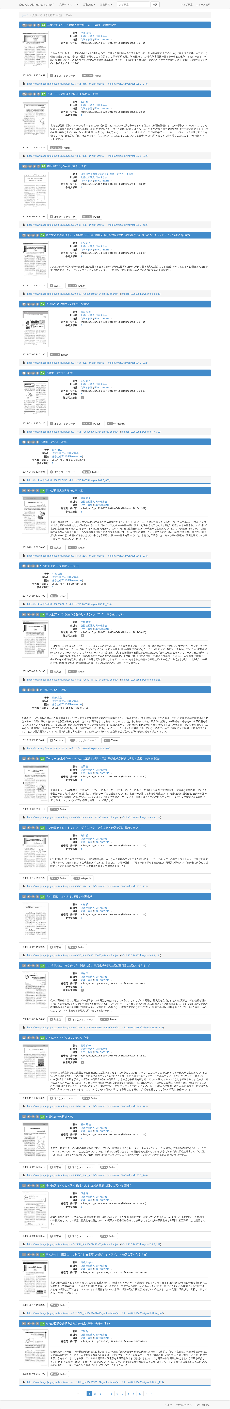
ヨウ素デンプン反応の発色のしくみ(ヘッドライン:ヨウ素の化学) (85, 614)
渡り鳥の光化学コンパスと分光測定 (67, 304)
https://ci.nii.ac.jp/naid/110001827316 (47, 748)
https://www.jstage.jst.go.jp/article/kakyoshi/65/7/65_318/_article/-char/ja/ (65, 83)
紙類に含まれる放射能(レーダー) (59, 566)
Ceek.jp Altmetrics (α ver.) (36, 4)
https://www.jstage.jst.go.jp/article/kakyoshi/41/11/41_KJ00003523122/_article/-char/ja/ (73, 1382)
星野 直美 (57, 697)
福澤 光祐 (86, 32)
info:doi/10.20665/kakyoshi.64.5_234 (127, 555)
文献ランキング (68, 4)
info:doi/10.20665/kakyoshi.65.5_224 (127, 886)
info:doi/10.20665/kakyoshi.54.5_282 (140, 1244)
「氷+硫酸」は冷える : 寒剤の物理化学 (69, 896)
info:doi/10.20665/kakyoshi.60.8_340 (140, 293)
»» (152, 1393)
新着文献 (88, 4)
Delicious (57, 740)
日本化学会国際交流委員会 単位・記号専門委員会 (107, 173)
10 (140, 1393)
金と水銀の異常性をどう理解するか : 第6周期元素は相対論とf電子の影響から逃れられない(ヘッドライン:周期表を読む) (118, 235)
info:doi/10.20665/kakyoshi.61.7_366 (140, 431)
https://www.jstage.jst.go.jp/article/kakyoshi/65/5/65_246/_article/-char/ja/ (65, 1175)
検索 (155, 4)
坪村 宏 (84, 973)
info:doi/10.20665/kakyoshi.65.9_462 (127, 224)
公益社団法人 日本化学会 (94, 36)
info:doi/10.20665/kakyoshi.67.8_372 (127, 155)
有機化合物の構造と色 (59, 1116)
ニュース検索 (203, 4)
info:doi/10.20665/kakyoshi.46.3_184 (140, 955)
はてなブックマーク (63, 75)
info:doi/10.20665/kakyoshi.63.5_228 (140, 679)
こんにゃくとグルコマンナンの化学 (67, 1037)
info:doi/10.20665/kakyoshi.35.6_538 (89, 748)
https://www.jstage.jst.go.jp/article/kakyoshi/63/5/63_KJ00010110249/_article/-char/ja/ (72, 679)
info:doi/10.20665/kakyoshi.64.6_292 (127, 1106)
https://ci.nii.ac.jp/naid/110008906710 (47, 604)
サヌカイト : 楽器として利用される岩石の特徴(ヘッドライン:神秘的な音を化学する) (96, 1254)
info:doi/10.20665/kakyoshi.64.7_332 (127, 362)
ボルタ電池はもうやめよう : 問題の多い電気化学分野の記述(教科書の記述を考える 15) (98, 965)
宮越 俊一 (86, 1045)
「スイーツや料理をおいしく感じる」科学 (72, 94)
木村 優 (84, 904)
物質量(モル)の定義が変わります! (67, 166)
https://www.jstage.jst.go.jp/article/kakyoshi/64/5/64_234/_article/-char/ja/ (65, 555)
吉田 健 (84, 766)
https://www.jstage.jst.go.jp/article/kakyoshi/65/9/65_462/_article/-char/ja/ (65, 224)
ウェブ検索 (187, 4)
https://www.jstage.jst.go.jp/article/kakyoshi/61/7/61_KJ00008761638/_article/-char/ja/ (72, 431)
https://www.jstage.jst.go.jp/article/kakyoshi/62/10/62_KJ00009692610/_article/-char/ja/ (73, 1313)
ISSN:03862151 (102, 39)
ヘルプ (168, 1404)
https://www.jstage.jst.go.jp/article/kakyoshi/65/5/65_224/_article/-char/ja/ (65, 886)
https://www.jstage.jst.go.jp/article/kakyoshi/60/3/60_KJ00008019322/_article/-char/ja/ (72, 817)
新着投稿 (105, 4)
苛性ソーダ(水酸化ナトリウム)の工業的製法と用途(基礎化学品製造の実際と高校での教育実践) (103, 758)
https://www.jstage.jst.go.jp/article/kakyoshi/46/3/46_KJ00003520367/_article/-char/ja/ (72, 955)
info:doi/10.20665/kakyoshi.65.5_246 (127, 1175)
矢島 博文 (86, 622)
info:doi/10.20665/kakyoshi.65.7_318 (127, 83)
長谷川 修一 (87, 1262)
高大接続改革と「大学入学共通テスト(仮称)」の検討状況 (81, 25)
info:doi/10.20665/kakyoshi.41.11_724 (142, 1382)
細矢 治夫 (86, 242)
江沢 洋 (84, 1331)
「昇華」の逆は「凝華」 (60, 373)
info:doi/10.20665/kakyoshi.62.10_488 (142, 1313)
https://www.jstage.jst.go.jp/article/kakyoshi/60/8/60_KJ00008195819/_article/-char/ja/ (72, 293)
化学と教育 (86, 39)
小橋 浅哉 (57, 573)
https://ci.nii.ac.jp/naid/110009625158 (47, 480)
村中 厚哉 (86, 1124)
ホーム (25, 15)
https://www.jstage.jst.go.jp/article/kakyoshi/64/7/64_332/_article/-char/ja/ (65, 362)
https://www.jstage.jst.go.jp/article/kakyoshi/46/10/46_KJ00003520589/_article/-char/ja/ (73, 1027)
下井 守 (84, 1193)
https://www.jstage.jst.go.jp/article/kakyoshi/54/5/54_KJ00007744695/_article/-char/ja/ (72, 1244)
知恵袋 (56, 285)
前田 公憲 (86, 311)
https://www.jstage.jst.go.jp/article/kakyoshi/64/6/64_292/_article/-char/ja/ (65, 1106)
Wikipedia (116, 423)
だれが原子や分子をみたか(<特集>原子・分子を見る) (78, 1323)
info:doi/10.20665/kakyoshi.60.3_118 (140, 817)
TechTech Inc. (202, 1404)
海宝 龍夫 (86, 498)
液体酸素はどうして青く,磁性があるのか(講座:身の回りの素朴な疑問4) (88, 1185)
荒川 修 (84, 835)
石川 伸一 (86, 101)
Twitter (92, 75)
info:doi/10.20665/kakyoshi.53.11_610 (90, 604)
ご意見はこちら (183, 1404)
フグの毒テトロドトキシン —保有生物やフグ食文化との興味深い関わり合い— (93, 827)
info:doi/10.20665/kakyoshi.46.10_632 (142, 1027)
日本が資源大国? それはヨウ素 (64, 490)
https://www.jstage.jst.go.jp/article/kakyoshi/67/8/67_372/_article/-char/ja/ (65, 155)
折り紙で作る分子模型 (53, 690)
